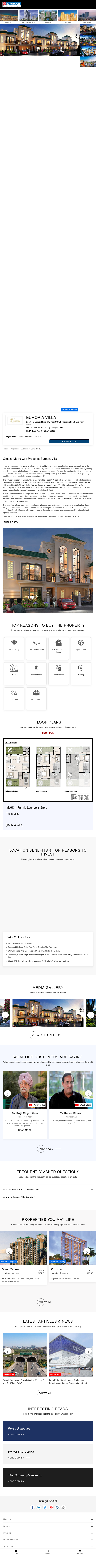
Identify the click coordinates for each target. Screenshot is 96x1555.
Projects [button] (6, 1526)
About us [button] (7, 1519)
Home (5, 448)
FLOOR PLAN (48, 732)
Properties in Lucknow (19, 448)
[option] (48, 784)
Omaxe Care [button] (8, 1546)
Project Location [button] (10, 1539)
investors (7, 1533)
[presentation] (5, 1015)
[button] (77, 218)
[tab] (48, 1189)
